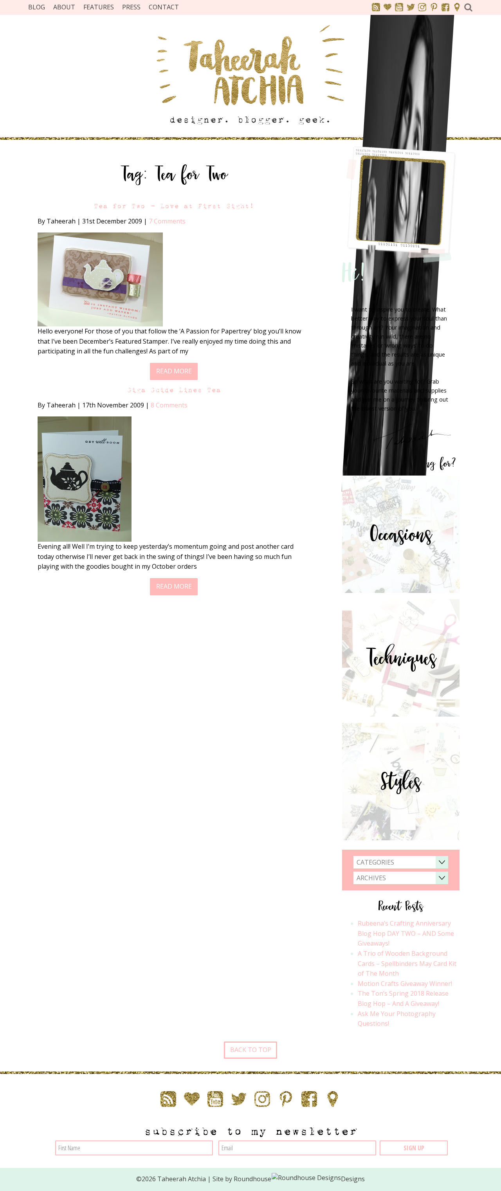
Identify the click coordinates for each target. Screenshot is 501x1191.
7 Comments (167, 221)
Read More (174, 371)
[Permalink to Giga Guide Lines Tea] (85, 478)
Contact (164, 7)
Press (131, 7)
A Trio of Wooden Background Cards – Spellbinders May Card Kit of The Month (407, 963)
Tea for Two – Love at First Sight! (174, 206)
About (64, 7)
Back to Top (250, 1049)
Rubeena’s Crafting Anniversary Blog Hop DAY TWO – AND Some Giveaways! (406, 933)
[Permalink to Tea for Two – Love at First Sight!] (100, 278)
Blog (36, 7)
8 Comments (169, 405)
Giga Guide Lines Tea (174, 390)
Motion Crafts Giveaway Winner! (405, 983)
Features (98, 7)
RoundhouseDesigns (299, 1179)
